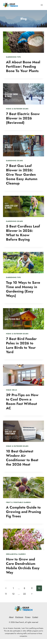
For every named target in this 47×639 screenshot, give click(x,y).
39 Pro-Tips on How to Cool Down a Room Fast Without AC (22, 401)
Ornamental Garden (16, 554)
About (11, 617)
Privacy (27, 617)
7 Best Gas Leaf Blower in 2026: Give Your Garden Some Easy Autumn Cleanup (21, 174)
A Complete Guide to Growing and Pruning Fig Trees (23, 512)
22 (24, 594)
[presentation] (23, 42)
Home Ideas (11, 390)
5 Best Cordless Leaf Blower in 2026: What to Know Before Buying (23, 233)
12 (13, 594)
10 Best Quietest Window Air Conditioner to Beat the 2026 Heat (22, 458)
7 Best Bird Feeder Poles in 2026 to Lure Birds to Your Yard (21, 345)
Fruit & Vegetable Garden (18, 502)
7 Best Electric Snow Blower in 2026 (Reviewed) (23, 118)
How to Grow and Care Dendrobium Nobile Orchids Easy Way (22, 566)
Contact (35, 617)
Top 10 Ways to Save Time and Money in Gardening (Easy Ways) (23, 289)
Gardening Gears (14, 161)
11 (6, 594)
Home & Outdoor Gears (17, 109)
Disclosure (19, 617)
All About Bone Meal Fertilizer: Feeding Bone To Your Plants (23, 66)
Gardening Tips (13, 57)
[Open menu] (41, 5)
